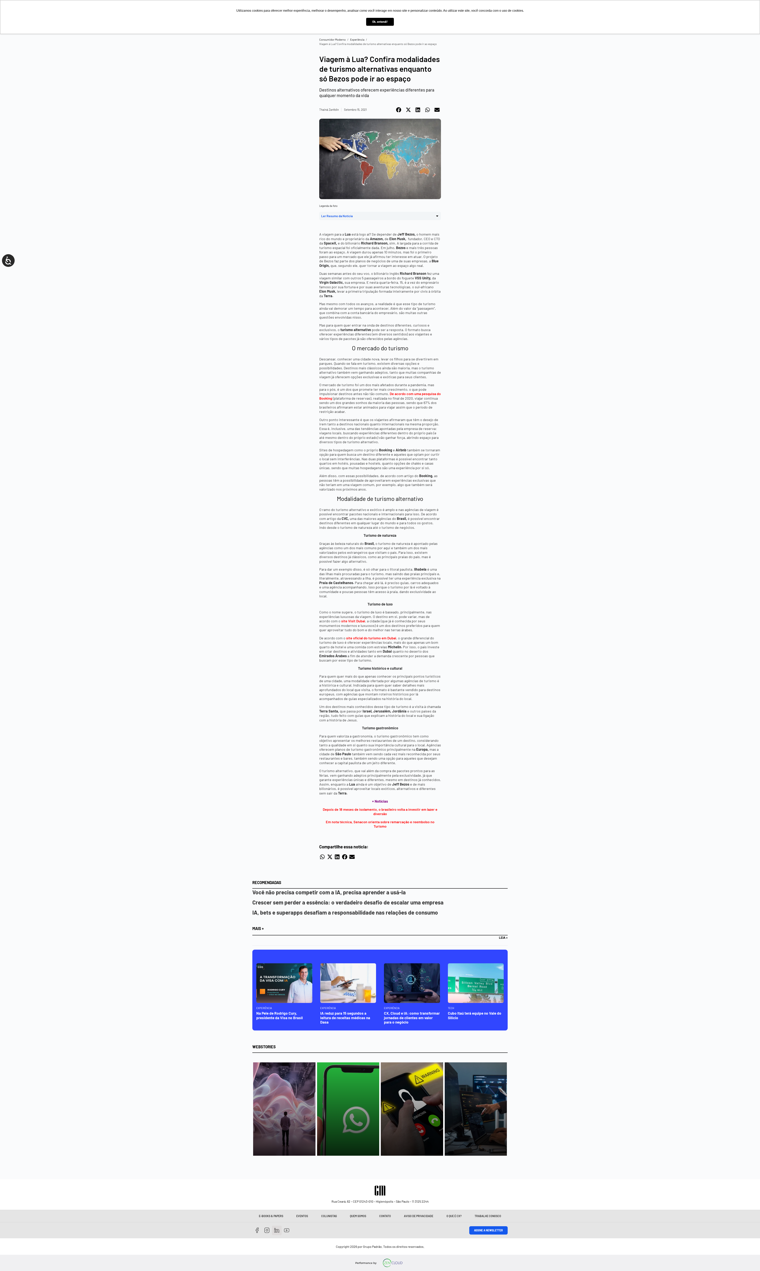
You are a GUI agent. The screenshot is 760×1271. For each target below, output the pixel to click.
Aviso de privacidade (418, 1216)
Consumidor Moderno (332, 39)
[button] (399, 110)
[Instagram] (267, 1230)
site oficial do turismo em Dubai (371, 638)
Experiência (357, 39)
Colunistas (329, 1216)
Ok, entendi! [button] (380, 21)
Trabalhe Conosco (488, 1216)
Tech (451, 1008)
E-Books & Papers (271, 1216)
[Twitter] (277, 1230)
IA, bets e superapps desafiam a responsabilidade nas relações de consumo (345, 912)
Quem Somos (358, 1216)
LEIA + (503, 937)
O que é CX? (454, 1216)
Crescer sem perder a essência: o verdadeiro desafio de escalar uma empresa (348, 902)
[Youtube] (287, 1230)
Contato (385, 1216)
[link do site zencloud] (393, 1263)
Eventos (302, 1216)
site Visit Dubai (352, 621)
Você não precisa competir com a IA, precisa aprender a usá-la (329, 892)
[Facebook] (257, 1230)
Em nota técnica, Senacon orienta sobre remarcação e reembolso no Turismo (380, 824)
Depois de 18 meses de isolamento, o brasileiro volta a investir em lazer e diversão (380, 811)
